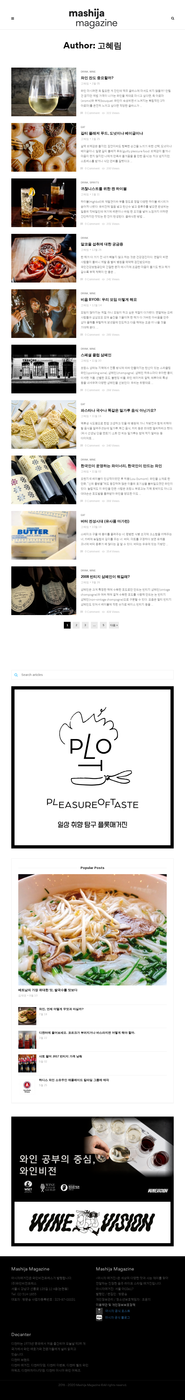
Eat (83, 127)
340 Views (110, 445)
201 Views (110, 224)
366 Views (110, 501)
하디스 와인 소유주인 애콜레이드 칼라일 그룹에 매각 (74, 1080)
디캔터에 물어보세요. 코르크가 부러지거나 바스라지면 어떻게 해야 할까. (87, 1032)
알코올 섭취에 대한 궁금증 (102, 244)
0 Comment (90, 113)
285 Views (110, 334)
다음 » (114, 625)
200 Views (110, 168)
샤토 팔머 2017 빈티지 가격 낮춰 (60, 1056)
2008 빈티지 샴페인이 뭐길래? (105, 577)
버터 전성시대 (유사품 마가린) (105, 521)
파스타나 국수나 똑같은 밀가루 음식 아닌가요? (118, 410)
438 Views (110, 611)
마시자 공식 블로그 (117, 1318)
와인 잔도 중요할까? (97, 78)
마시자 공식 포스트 (117, 1311)
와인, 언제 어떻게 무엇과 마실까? (61, 1009)
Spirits (94, 182)
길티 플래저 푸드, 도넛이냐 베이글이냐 (112, 133)
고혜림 (85, 83)
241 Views (110, 279)
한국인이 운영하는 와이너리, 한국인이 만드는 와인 (121, 466)
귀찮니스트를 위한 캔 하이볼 (104, 189)
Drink (84, 72)
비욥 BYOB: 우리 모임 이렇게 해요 (109, 299)
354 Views (110, 551)
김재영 (22, 995)
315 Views (110, 113)
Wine (93, 72)
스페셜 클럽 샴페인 (96, 355)
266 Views (110, 390)
